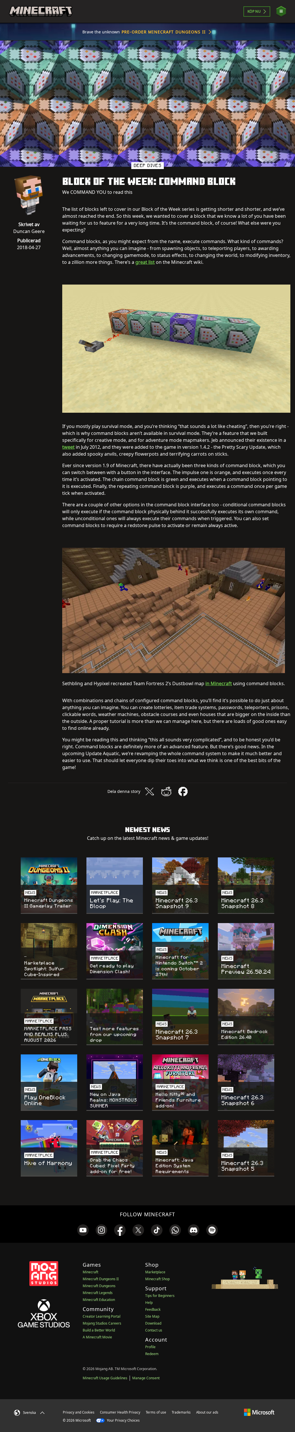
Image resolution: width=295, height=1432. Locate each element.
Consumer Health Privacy (120, 1412)
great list (145, 262)
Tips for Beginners (160, 1295)
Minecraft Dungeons (99, 1285)
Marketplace (155, 1272)
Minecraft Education (99, 1299)
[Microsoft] (259, 1412)
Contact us (153, 1330)
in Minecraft (218, 683)
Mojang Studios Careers (102, 1323)
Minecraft (90, 1272)
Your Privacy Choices (123, 1420)
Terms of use (156, 1412)
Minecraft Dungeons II (101, 1278)
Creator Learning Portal (101, 1316)
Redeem (151, 1353)
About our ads (207, 1412)
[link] (83, 1230)
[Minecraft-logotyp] (41, 11)
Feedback (152, 1309)
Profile (150, 1346)
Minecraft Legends (98, 1292)
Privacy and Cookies (78, 1412)
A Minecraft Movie (97, 1337)
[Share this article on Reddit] (166, 791)
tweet (68, 447)
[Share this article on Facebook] (183, 791)
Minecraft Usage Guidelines (105, 1378)
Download (153, 1323)
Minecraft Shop (157, 1278)
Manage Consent (146, 1378)
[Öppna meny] (281, 11)
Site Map (152, 1316)
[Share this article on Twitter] (149, 791)
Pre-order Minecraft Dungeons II (164, 32)
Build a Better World (99, 1330)
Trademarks (181, 1412)
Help (149, 1302)
